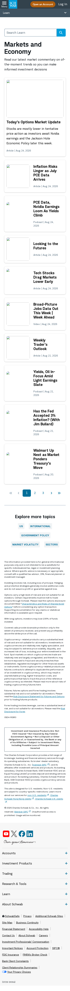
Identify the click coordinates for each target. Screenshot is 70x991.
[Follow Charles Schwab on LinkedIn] (30, 834)
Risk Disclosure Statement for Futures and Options (38, 696)
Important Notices (12, 948)
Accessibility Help (39, 929)
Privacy (27, 916)
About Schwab (26, 935)
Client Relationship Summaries (19, 967)
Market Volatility (25, 544)
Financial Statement (13, 929)
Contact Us (8, 935)
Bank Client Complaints (15, 961)
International (40, 526)
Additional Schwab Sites (49, 916)
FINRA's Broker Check (35, 954)
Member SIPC (21, 811)
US (21, 526)
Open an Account (43, 4)
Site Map (7, 922)
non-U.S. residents (36, 795)
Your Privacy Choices (19, 972)
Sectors (52, 544)
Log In (62, 4)
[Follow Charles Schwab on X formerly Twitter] (14, 834)
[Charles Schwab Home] (13, 4)
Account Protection (37, 948)
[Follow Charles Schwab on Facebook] (22, 834)
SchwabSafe (12, 916)
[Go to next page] (51, 493)
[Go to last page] (59, 493)
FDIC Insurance (10, 954)
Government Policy (35, 535)
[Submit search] (61, 33)
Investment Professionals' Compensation (25, 941)
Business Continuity (27, 922)
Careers (43, 935)
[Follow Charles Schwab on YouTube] (6, 834)
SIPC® (56, 948)
